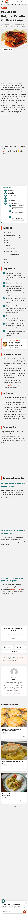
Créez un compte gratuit (10, 657)
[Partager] (24, 736)
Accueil (3, 4)
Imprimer (21, 647)
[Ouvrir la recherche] (21, 1)
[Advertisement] (14, 67)
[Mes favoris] (17, 1)
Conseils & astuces (13, 195)
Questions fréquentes (13, 203)
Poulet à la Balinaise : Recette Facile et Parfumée (13, 794)
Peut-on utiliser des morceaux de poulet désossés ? (17, 212)
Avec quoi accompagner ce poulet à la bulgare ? (18, 218)
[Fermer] (26, 903)
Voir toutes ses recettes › (14, 693)
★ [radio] (8, 634)
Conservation (11, 200)
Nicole (11, 24)
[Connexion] (2, 1)
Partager (14, 651)
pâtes (10, 385)
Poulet (7, 4)
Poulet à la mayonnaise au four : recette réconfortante (12, 730)
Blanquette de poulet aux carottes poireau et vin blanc (12, 762)
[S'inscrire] (24, 911)
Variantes (10, 198)
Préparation (11, 193)
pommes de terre (16, 589)
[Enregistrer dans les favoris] (20, 736)
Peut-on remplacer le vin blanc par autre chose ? (18, 207)
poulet (5, 83)
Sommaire (7, 187)
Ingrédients (11, 190)
